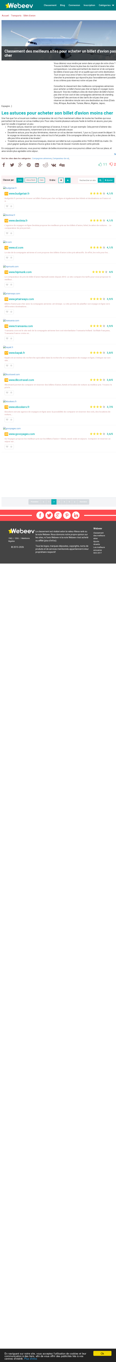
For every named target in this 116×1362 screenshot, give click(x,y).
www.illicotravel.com (21, 380)
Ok (102, 1353)
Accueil (5, 15)
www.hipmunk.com (20, 272)
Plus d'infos (30, 1358)
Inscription (89, 5)
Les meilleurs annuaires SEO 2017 (99, 550)
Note (20, 180)
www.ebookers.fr (19, 407)
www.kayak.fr (17, 352)
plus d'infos (50, 540)
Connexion (74, 5)
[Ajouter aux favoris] (7, 206)
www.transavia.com (21, 326)
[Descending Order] (67, 180)
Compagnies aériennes (42, 158)
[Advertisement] (27, 83)
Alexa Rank (30, 180)
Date (41, 180)
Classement (50, 5)
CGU (17, 538)
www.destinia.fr (18, 220)
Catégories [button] (105, 5)
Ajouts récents (96, 542)
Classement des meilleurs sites (99, 536)
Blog (62, 5)
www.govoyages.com (22, 434)
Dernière (83, 502)
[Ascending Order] (61, 180)
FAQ (10, 538)
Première (34, 502)
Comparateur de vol (61, 158)
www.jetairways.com (21, 299)
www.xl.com (16, 247)
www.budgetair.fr (19, 193)
